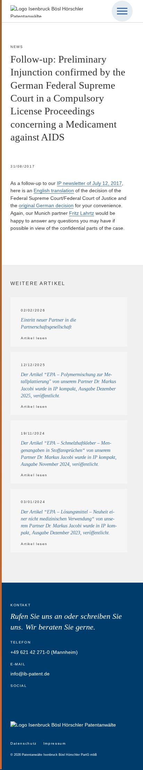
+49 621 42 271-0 (30, 652)
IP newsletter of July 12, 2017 (89, 183)
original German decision (46, 205)
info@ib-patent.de (30, 673)
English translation (54, 190)
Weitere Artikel (38, 283)
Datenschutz (23, 743)
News (16, 47)
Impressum (54, 743)
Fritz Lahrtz (81, 213)
